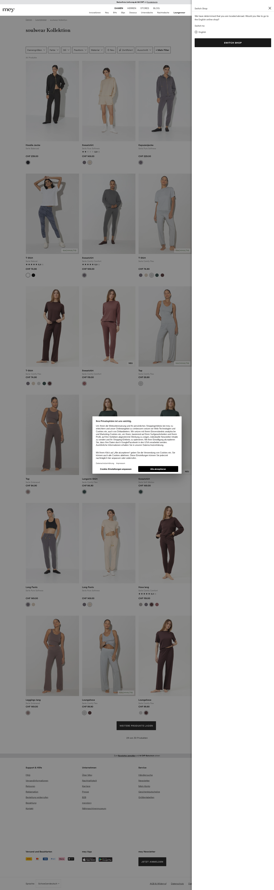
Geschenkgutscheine (149, 791)
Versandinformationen (37, 780)
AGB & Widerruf (158, 883)
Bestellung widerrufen (37, 797)
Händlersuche (145, 775)
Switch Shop (233, 42)
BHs (115, 12)
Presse (85, 791)
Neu (107, 12)
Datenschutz (177, 883)
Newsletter (144, 780)
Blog (156, 8)
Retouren (30, 786)
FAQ (28, 775)
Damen (118, 8)
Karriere (86, 786)
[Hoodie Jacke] (52, 101)
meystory (86, 802)
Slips (123, 12)
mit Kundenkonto (135, 756)
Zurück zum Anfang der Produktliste (49, 748)
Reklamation (32, 791)
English (202, 32)
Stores (144, 8)
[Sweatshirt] (109, 101)
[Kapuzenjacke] (165, 101)
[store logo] (8, 10)
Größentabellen (146, 797)
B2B (84, 797)
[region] (52, 101)
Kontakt (29, 808)
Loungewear (179, 12)
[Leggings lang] (52, 656)
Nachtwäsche (163, 12)
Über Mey (87, 775)
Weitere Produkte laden (136, 725)
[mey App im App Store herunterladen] (89, 859)
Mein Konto (144, 786)
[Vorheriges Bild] (30, 101)
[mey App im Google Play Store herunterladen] (105, 859)
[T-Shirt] (52, 214)
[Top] (165, 326)
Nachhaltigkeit (89, 780)
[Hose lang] (165, 543)
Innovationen (95, 12)
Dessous (133, 12)
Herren (131, 8)
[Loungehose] (109, 656)
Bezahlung (31, 802)
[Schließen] (270, 8)
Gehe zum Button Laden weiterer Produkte (33, 71)
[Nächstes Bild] (75, 101)
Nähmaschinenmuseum (94, 808)
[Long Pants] (52, 543)
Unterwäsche (147, 12)
